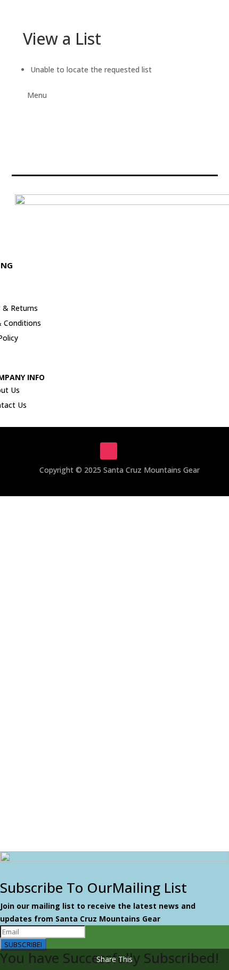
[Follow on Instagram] (108, 450)
